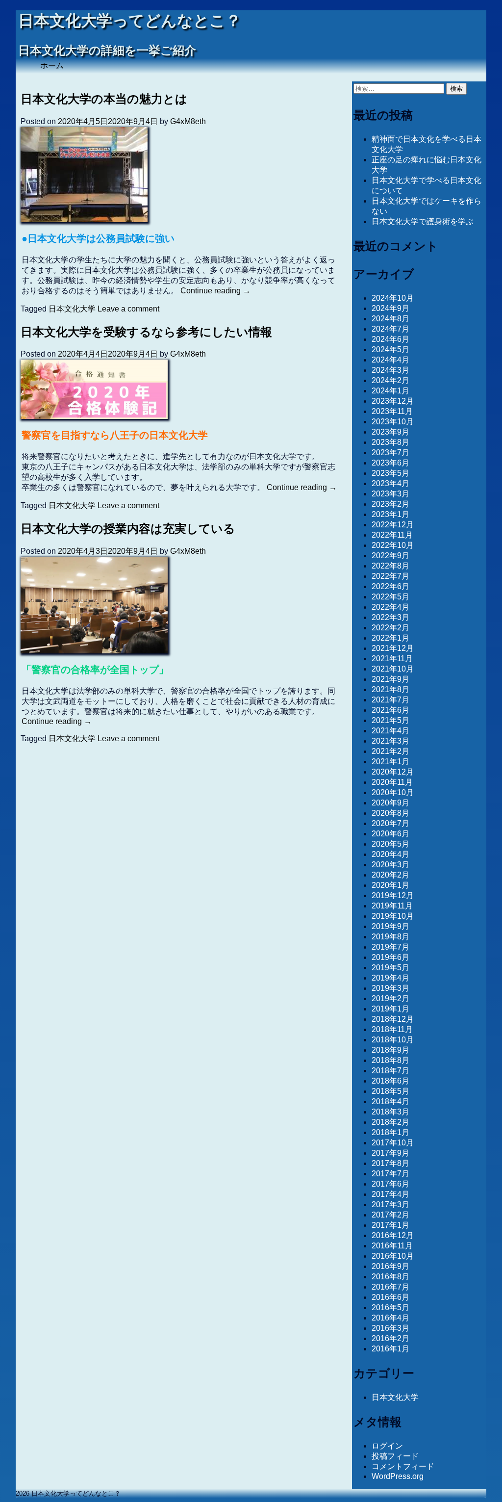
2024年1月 (390, 391)
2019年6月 (390, 957)
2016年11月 (392, 1246)
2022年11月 (392, 535)
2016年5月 (390, 1307)
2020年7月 (390, 823)
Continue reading (215, 290)
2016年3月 (390, 1328)
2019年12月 (393, 895)
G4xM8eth (188, 121)
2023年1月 (390, 514)
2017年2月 (390, 1215)
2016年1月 (390, 1349)
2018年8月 (390, 1060)
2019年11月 (392, 906)
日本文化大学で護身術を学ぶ (423, 221)
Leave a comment (128, 309)
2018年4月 (390, 1101)
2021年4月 (390, 730)
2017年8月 (390, 1163)
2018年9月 (390, 1050)
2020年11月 (392, 782)
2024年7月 (390, 329)
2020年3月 (390, 864)
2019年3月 (390, 988)
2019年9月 (390, 926)
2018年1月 (390, 1132)
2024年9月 (390, 308)
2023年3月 (390, 494)
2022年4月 (390, 607)
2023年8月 (390, 442)
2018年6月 (390, 1081)
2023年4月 (390, 483)
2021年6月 (390, 710)
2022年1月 (390, 638)
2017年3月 (390, 1204)
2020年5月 (390, 844)
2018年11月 (392, 1029)
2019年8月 (390, 936)
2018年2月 (390, 1122)
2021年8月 (390, 689)
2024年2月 (390, 380)
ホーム (52, 65)
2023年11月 (392, 411)
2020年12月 (393, 772)
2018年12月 (393, 1019)
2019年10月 (393, 916)
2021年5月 (390, 720)
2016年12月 (393, 1235)
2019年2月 (390, 998)
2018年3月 (390, 1112)
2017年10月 (393, 1143)
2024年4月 (390, 360)
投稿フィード (395, 1456)
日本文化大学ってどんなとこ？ (129, 21)
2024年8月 (390, 318)
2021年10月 (393, 669)
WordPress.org (398, 1476)
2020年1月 (390, 885)
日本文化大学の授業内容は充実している (128, 528)
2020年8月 (390, 813)
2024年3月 (390, 370)
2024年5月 (390, 349)
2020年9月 (390, 803)
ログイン (387, 1446)
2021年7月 (390, 700)
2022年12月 (393, 524)
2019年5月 (390, 967)
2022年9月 (390, 555)
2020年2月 (390, 875)
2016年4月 (390, 1318)
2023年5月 (390, 473)
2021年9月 (390, 679)
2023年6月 (390, 463)
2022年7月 (390, 576)
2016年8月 (390, 1276)
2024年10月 (393, 298)
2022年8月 (390, 566)
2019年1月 (390, 1009)
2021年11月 (392, 658)
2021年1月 (390, 761)
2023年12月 (393, 401)
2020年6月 (390, 833)
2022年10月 (393, 545)
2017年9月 (390, 1153)
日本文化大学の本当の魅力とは (104, 98)
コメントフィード (403, 1466)
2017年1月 (390, 1225)
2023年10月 (393, 421)
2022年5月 (390, 597)
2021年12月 (393, 648)
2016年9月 (390, 1266)
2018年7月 (390, 1070)
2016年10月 (393, 1256)
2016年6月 (390, 1297)
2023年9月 (390, 432)
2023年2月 (390, 504)
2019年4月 (390, 978)
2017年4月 (390, 1194)
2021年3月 (390, 741)
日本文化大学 (72, 309)
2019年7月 (390, 947)
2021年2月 (390, 751)
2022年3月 (390, 617)
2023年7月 (390, 452)
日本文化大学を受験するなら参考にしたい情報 (146, 331)
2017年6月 (390, 1184)
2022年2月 (390, 627)
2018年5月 (390, 1091)
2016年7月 (390, 1287)
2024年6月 (390, 339)
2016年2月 (390, 1338)
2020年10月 (393, 792)
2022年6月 (390, 586)
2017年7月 (390, 1173)
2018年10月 (393, 1040)
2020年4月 (390, 854)
